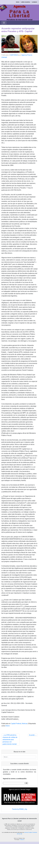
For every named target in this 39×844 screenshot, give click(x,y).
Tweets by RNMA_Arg (19, 809)
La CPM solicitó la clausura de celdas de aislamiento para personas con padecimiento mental (10, 739)
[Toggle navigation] (4, 22)
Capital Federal (16, 723)
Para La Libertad (19, 13)
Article (7, 726)
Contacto (34, 2)
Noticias (24, 723)
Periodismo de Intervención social (19, 20)
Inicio (17, 2)
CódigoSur (22, 839)
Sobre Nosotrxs (25, 2)
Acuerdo (32, 735)
